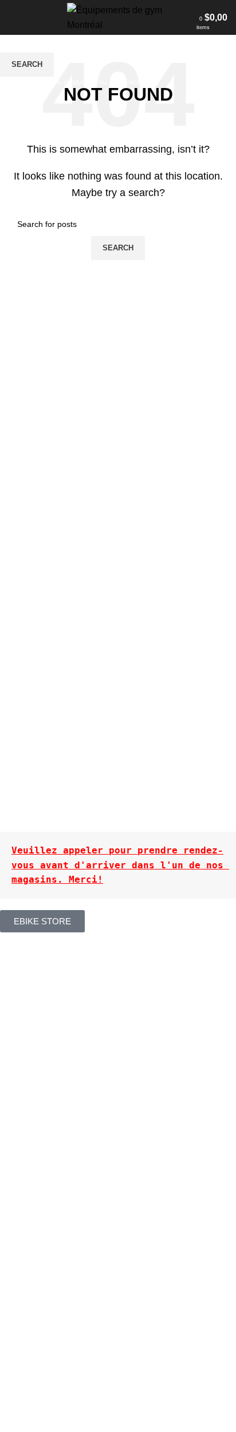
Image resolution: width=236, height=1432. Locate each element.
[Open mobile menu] (13, 17)
